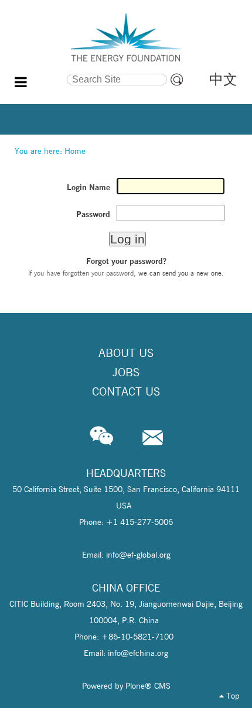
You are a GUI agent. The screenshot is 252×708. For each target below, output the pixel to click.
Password (93, 214)
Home (75, 151)
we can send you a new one (180, 273)
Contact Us (126, 391)
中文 (223, 79)
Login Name (88, 187)
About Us (126, 353)
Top (232, 695)
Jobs (126, 372)
